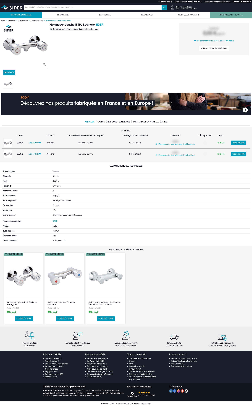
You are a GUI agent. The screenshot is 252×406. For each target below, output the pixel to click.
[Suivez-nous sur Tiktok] (186, 391)
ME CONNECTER (238, 143)
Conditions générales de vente (142, 371)
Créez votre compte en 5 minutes (217, 2)
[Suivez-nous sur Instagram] (178, 391)
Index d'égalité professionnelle (184, 361)
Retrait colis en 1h (165, 2)
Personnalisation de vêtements (100, 374)
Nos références (51, 369)
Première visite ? (52, 361)
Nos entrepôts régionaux (97, 358)
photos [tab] (10, 72)
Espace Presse (51, 377)
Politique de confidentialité (140, 374)
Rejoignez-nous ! (52, 371)
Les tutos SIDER (177, 363)
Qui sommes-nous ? (53, 358)
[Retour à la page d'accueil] (11, 7)
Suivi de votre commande (140, 358)
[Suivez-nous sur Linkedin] (171, 391)
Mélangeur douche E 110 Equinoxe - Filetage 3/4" (22, 303)
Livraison (132, 361)
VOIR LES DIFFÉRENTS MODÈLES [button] (214, 48)
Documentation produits (181, 366)
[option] (25, 45)
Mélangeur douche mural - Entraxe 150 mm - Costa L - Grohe (104, 303)
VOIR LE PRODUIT (23, 318)
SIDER (99, 24)
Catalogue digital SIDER (97, 369)
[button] (242, 2)
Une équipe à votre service (56, 363)
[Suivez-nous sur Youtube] (182, 391)
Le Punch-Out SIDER (95, 361)
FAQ (131, 363)
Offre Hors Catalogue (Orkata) (100, 371)
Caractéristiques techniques (114, 122)
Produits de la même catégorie (150, 122)
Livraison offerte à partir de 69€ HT (188, 2)
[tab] (63, 354)
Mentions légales (107, 404)
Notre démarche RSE (54, 374)
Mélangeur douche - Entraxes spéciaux (61, 303)
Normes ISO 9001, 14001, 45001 (184, 358)
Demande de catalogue (97, 366)
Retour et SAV (135, 369)
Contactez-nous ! (94, 377)
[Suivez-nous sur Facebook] (174, 391)
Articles (89, 122)
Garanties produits (137, 366)
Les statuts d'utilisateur (97, 363)
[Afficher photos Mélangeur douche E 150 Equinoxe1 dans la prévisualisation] (8, 84)
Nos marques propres (54, 366)
